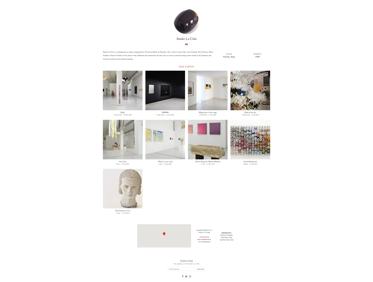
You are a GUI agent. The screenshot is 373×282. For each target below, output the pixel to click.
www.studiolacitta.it (204, 242)
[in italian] (186, 44)
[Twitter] (186, 276)
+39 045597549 (204, 237)
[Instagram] (190, 276)
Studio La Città (186, 38)
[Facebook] (182, 276)
